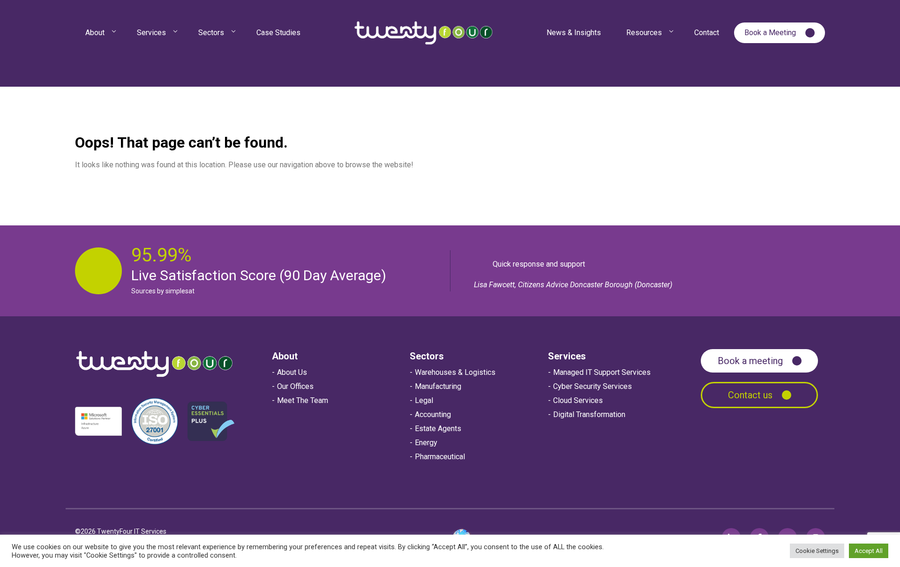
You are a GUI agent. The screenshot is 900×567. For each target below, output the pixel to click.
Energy (426, 442)
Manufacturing (438, 386)
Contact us (750, 395)
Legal (424, 400)
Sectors (427, 356)
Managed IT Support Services (602, 372)
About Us (292, 372)
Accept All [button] (869, 550)
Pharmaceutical (440, 456)
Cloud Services (578, 400)
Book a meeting (750, 360)
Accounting (433, 414)
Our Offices (295, 386)
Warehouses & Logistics (455, 372)
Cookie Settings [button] (817, 550)
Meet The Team (302, 400)
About (285, 356)
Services (567, 356)
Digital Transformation (589, 414)
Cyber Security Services (592, 386)
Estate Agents (438, 428)
